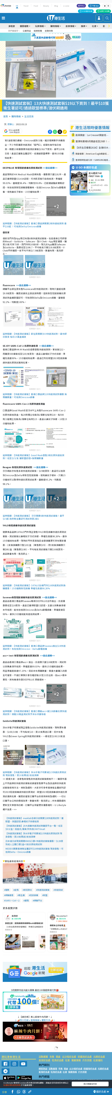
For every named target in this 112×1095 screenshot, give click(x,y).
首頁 (5, 116)
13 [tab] (49, 40)
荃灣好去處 (44, 1060)
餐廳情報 (76, 1060)
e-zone (66, 5)
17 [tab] (60, 40)
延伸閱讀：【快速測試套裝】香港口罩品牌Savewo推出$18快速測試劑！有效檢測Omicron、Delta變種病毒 (34, 647)
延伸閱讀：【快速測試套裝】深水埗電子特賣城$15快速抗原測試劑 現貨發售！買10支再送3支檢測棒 (34, 774)
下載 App (95, 5)
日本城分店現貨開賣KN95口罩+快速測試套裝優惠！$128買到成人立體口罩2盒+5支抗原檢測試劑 (34, 842)
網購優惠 (9, 895)
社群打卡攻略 (105, 11)
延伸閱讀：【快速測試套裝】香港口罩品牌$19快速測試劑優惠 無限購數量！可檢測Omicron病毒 (35, 395)
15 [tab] (55, 40)
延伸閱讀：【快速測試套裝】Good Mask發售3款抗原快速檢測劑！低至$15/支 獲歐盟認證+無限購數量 (33, 457)
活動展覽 (43, 1056)
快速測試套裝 (43, 889)
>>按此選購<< (50, 167)
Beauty (46, 5)
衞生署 (22, 895)
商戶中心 (81, 5)
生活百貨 (29, 116)
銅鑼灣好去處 (85, 1056)
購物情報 (16, 116)
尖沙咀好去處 (69, 1056)
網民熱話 (43, 1068)
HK (17, 5)
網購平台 (38, 900)
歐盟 (45, 895)
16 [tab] (58, 40)
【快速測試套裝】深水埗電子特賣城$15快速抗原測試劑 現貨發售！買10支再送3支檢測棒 (33, 835)
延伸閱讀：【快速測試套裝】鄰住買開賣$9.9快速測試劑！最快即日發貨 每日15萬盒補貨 (35, 335)
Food (36, 5)
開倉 (58, 1056)
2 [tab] (52, 33)
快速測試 (59, 889)
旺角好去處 (58, 1060)
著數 (7, 889)
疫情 (16, 889)
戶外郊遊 (87, 1060)
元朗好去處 (99, 1056)
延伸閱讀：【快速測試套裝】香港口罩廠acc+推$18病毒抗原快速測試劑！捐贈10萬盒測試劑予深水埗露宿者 (35, 712)
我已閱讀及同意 (90, 1083)
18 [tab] (63, 40)
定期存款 (49, 30)
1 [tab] (49, 33)
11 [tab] (60, 37)
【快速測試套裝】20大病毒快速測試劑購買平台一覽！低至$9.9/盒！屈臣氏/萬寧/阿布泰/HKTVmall (34, 827)
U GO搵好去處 (87, 11)
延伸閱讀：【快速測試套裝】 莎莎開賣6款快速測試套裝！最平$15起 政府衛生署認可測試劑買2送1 (33, 517)
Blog (56, 5)
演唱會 (11, 26)
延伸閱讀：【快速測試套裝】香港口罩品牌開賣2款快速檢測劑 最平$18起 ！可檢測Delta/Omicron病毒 (35, 225)
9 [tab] (55, 37)
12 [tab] (63, 37)
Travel (25, 5)
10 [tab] (58, 37)
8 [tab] (52, 37)
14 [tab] (52, 40)
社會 (67, 1060)
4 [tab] (58, 33)
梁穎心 (10, 124)
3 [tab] (55, 33)
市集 (52, 1056)
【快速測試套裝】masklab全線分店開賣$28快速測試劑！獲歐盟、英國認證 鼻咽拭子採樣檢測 (34, 819)
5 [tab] (60, 33)
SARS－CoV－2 (12, 900)
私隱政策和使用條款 (12, 1085)
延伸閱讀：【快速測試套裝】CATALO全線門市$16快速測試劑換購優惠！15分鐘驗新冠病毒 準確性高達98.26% (34, 587)
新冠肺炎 (28, 889)
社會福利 (98, 1060)
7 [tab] (49, 37)
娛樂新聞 (38, 30)
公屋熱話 (27, 30)
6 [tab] (63, 33)
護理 (27, 900)
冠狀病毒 (34, 895)
